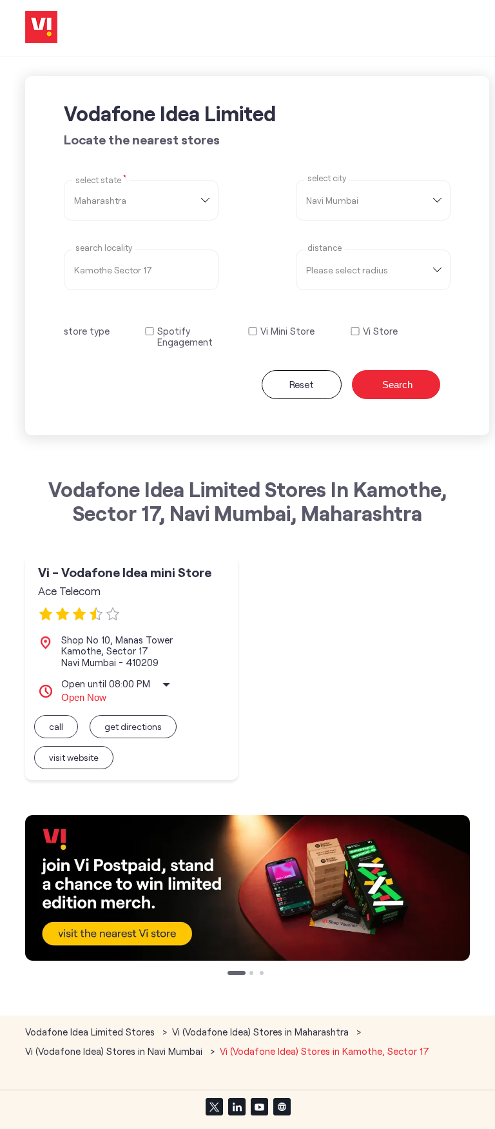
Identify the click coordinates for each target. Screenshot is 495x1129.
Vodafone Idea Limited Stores (91, 1031)
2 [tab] (252, 974)
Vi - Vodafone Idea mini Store (124, 572)
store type (87, 331)
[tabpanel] (247, 888)
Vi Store (380, 331)
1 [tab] (231, 974)
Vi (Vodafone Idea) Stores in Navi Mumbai (113, 1051)
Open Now (83, 697)
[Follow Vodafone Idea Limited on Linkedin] (236, 1106)
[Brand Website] (281, 1106)
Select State (100, 179)
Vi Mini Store (287, 331)
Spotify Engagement (185, 337)
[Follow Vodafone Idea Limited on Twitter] (214, 1106)
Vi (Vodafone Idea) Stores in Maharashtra (260, 1031)
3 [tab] (263, 974)
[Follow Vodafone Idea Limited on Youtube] (259, 1106)
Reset (301, 384)
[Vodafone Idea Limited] (41, 28)
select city (326, 178)
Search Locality (103, 248)
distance (324, 248)
